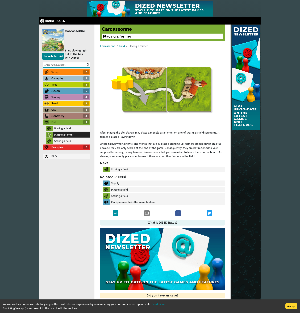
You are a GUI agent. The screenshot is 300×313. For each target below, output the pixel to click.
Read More (158, 304)
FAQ (54, 156)
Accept (291, 306)
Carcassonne (75, 31)
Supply (115, 183)
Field (122, 46)
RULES (60, 21)
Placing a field (62, 128)
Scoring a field (62, 141)
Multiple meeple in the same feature (133, 202)
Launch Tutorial (53, 56)
